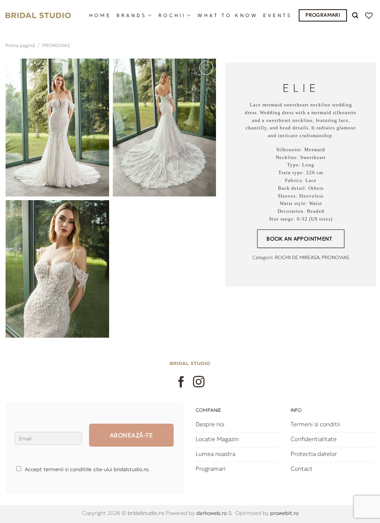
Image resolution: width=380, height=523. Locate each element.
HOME (100, 16)
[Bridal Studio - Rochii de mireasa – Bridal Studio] (38, 16)
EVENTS (277, 16)
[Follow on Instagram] (198, 382)
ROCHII (172, 16)
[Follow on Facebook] (181, 382)
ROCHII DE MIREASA (297, 258)
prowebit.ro (283, 513)
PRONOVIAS (56, 46)
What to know (227, 16)
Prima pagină (20, 46)
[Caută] (356, 15)
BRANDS (132, 16)
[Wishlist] (369, 15)
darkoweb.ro (211, 513)
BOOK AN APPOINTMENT (299, 238)
